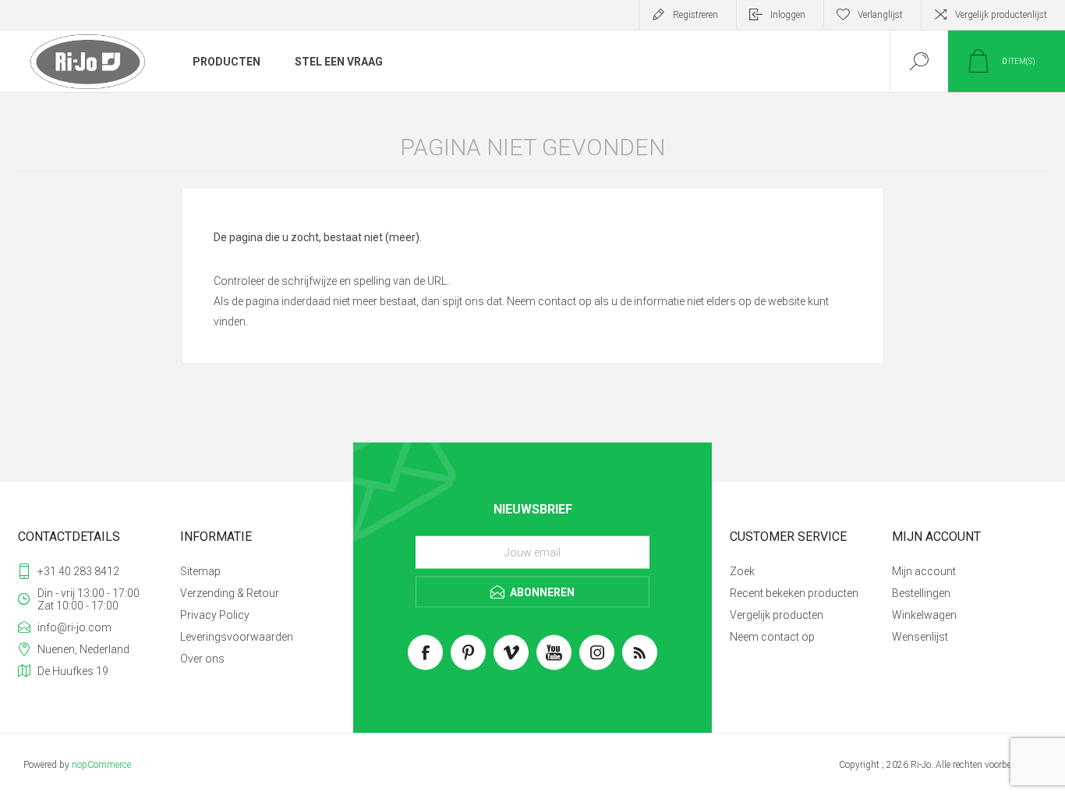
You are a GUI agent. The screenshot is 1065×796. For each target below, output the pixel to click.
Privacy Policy (214, 615)
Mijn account (924, 571)
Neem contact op (772, 637)
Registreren (695, 14)
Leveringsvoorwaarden (236, 637)
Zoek (742, 571)
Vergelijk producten (776, 615)
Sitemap (200, 571)
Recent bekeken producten (794, 593)
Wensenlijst (920, 637)
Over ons (202, 658)
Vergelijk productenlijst (1001, 14)
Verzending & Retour (229, 593)
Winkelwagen (924, 615)
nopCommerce (101, 764)
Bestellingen (921, 593)
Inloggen (787, 14)
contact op (565, 301)
